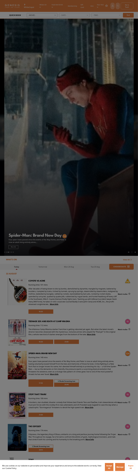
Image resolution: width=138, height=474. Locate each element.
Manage (119, 467)
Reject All (130, 467)
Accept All (109, 467)
